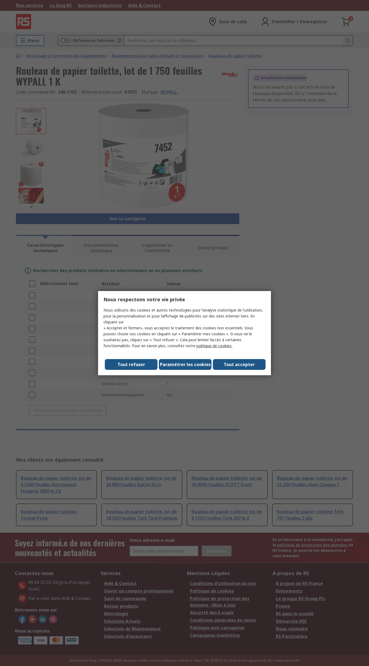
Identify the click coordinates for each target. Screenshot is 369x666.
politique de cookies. (214, 345)
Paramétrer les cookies (185, 364)
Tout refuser (131, 364)
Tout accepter (239, 364)
